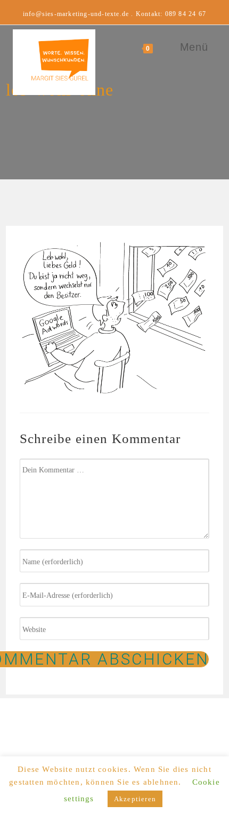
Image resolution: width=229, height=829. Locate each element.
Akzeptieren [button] (135, 799)
